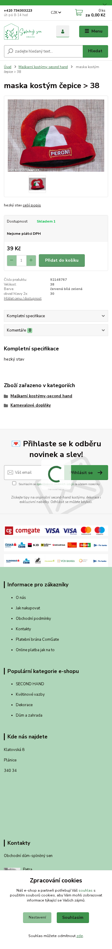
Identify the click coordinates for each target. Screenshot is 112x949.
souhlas (86, 890)
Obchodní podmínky (33, 618)
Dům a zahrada (29, 715)
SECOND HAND (30, 684)
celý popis (32, 205)
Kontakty (23, 629)
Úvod (7, 67)
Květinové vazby (30, 694)
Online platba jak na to (35, 650)
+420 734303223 (18, 10)
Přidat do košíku (62, 260)
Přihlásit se (82, 473)
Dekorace (24, 705)
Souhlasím (72, 917)
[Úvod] (25, 31)
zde (79, 935)
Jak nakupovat (28, 608)
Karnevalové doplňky (30, 405)
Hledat (95, 51)
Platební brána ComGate (38, 639)
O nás (21, 597)
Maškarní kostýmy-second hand (43, 67)
